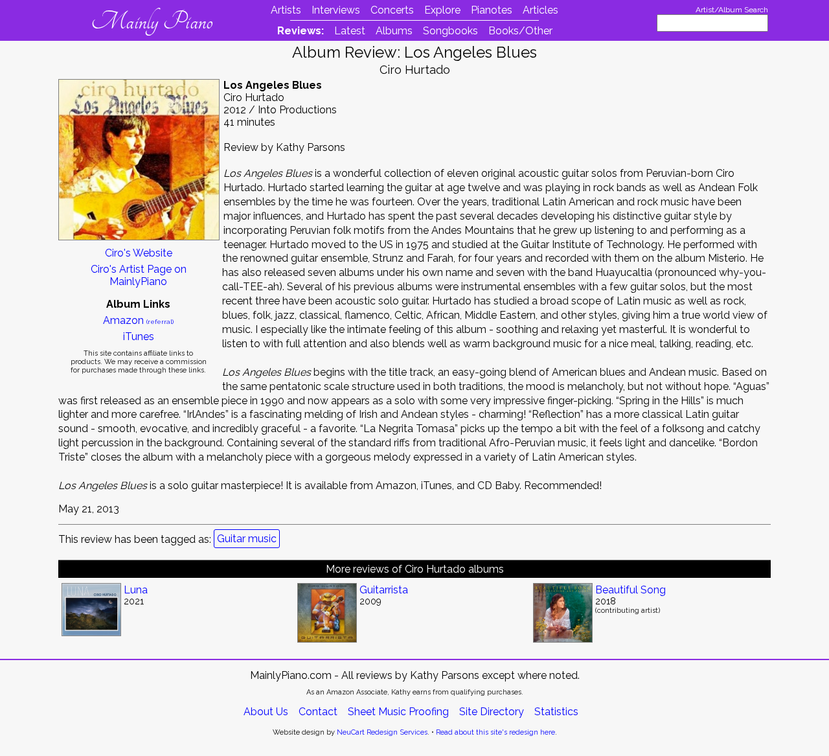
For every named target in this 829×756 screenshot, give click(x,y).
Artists (286, 10)
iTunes (138, 336)
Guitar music (247, 539)
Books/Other (520, 31)
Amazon (138, 320)
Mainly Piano (152, 21)
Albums (394, 31)
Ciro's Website (138, 253)
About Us (266, 711)
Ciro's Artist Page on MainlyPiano (139, 275)
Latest (349, 31)
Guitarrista (383, 590)
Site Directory (491, 711)
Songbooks (450, 31)
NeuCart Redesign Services (382, 732)
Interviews (336, 10)
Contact (318, 711)
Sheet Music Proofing (398, 711)
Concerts (392, 10)
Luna (136, 590)
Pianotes (491, 10)
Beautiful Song (630, 590)
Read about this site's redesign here (495, 732)
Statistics (556, 711)
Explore (442, 10)
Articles (540, 10)
